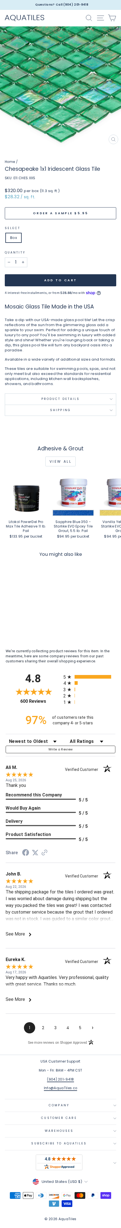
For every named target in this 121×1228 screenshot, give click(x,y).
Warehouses (59, 1131)
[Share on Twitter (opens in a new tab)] (35, 853)
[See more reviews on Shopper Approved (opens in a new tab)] (44, 853)
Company (59, 1105)
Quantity (15, 253)
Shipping (60, 410)
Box (13, 237)
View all (61, 461)
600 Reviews (40, 701)
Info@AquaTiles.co (60, 1088)
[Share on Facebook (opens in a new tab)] (25, 853)
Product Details (60, 399)
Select (13, 228)
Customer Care (59, 1118)
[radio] (89, 677)
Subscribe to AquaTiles (59, 1143)
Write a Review (60, 749)
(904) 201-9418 (60, 1079)
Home (10, 162)
